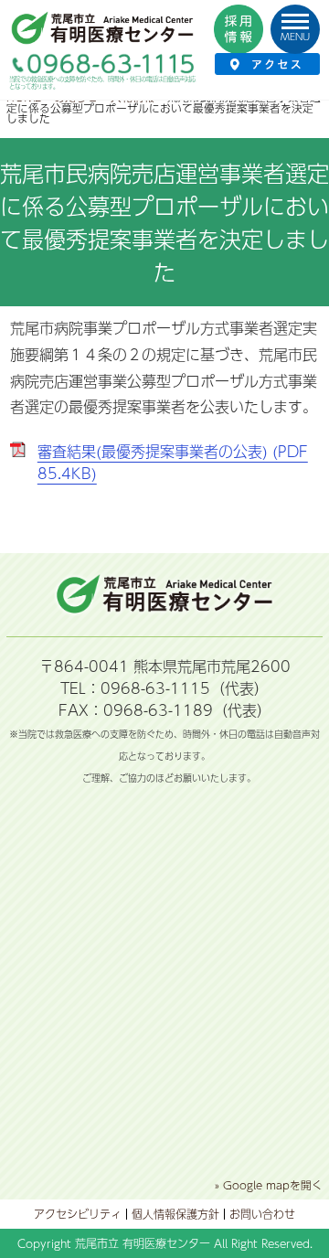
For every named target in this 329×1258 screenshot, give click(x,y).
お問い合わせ (262, 1214)
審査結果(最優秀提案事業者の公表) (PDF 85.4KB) (172, 462)
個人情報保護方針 (175, 1214)
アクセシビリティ (78, 1214)
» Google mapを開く (269, 1185)
